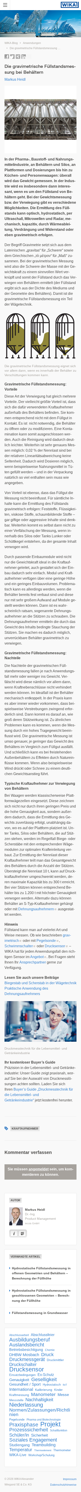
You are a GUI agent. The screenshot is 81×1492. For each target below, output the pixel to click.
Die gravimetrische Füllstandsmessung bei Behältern (42, 48)
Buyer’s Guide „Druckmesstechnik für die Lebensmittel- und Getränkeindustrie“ (38, 1094)
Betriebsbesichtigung (26, 1350)
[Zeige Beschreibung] (14, 1233)
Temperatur (20, 1449)
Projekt (50, 1424)
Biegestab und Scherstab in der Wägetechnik (40, 983)
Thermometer (62, 1450)
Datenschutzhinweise (63, 1484)
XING (18, 56)
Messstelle (16, 1400)
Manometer (43, 1394)
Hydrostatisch (52, 1384)
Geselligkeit (44, 1379)
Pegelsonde (46, 941)
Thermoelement (42, 1450)
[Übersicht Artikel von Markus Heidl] (22, 1233)
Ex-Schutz (46, 1375)
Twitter (12, 56)
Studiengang (19, 1445)
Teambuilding (44, 1445)
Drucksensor (55, 946)
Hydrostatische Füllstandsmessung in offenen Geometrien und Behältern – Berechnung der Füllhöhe (41, 1273)
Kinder (58, 1389)
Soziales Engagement (33, 1440)
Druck (47, 1354)
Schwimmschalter (18, 946)
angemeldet (39, 1169)
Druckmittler (55, 1360)
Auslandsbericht (26, 1345)
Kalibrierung (43, 1389)
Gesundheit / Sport (25, 1384)
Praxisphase (23, 1424)
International (21, 1389)
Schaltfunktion (58, 1430)
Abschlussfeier (42, 1335)
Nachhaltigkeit (39, 1399)
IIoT (65, 1384)
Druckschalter (23, 1364)
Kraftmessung (19, 1395)
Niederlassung (26, 1405)
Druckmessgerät (27, 1359)
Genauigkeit (19, 1380)
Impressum (69, 1479)
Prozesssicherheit (28, 1430)
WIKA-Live (17, 1455)
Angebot (37, 957)
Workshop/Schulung (41, 1455)
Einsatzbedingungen (22, 1375)
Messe (63, 1395)
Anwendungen (32, 43)
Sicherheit (39, 1435)
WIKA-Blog (11, 43)
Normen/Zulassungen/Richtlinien (39, 1412)
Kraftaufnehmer (25, 1128)
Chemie (50, 1350)
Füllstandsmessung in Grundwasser (40, 1313)
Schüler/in (19, 1435)
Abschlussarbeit (19, 1335)
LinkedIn (23, 56)
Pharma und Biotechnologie (44, 1419)
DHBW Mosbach (24, 1354)
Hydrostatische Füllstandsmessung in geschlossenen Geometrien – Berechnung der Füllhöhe (41, 1295)
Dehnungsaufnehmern (36, 909)
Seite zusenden (29, 56)
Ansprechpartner (32, 962)
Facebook (6, 56)
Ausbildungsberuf (29, 1339)
